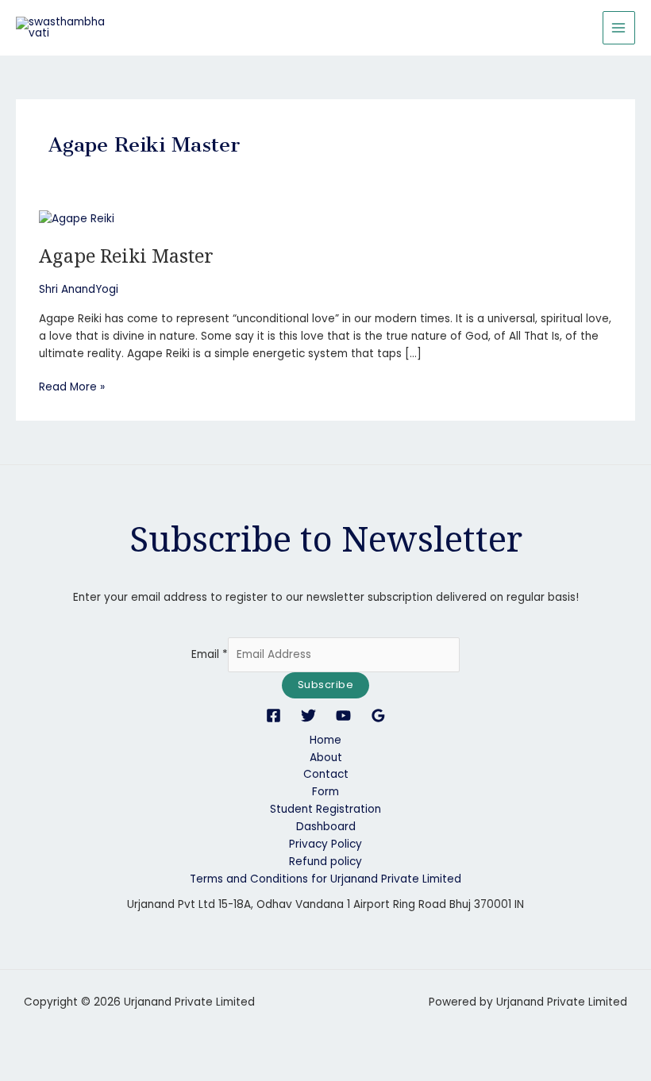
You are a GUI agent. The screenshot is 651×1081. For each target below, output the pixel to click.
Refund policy (325, 861)
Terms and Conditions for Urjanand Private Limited (325, 879)
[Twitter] (308, 715)
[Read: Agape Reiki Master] (76, 218)
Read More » (72, 386)
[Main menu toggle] (619, 27)
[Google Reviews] (378, 715)
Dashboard (326, 826)
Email (209, 654)
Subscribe (326, 684)
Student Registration (325, 809)
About (326, 757)
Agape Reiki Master (126, 255)
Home (325, 740)
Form (325, 791)
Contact (326, 774)
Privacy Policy (325, 844)
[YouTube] (343, 715)
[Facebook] (273, 715)
